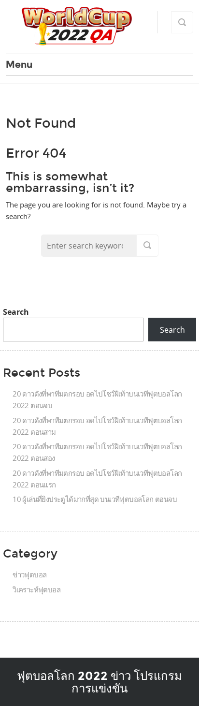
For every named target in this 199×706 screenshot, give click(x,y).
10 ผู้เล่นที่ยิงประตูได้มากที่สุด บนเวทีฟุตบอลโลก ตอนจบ (95, 499)
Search (16, 312)
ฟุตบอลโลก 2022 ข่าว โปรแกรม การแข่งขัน (99, 682)
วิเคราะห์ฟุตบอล (36, 589)
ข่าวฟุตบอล (29, 574)
